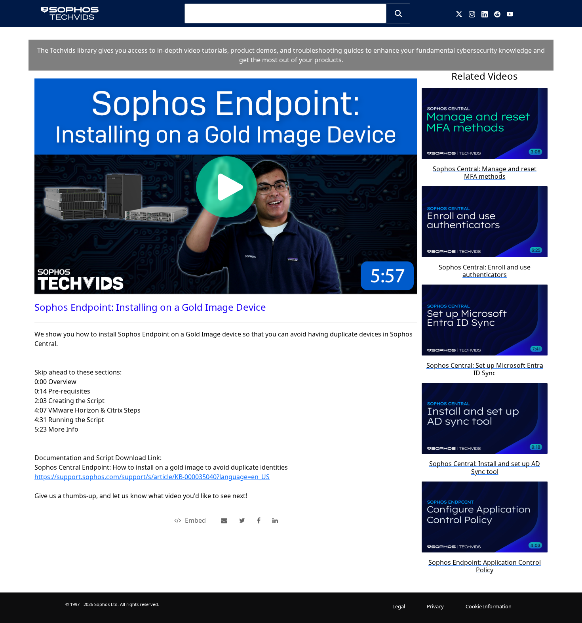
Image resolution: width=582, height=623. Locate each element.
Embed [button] (195, 520)
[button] (398, 13)
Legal (398, 606)
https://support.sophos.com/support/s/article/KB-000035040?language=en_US (152, 476)
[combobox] (285, 13)
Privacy (435, 606)
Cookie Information (489, 606)
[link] (242, 520)
